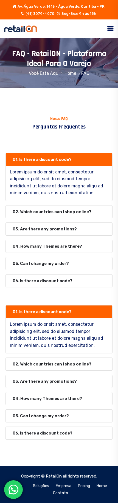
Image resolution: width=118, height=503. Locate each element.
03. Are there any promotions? (45, 229)
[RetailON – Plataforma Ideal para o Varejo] (20, 28)
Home (70, 73)
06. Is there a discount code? (42, 280)
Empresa (63, 486)
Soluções (41, 486)
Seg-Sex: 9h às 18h (78, 14)
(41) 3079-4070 (40, 14)
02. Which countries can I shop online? (52, 211)
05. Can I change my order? (41, 263)
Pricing (84, 486)
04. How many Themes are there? (47, 246)
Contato (60, 493)
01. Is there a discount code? (42, 159)
